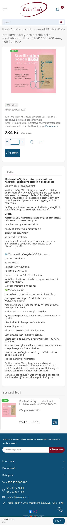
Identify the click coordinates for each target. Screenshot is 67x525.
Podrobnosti (51, 125)
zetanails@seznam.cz (17, 497)
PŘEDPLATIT (56, 449)
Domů (5, 29)
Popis (10, 171)
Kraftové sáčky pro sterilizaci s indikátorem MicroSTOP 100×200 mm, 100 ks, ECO (38, 404)
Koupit (59, 521)
